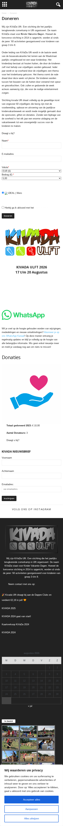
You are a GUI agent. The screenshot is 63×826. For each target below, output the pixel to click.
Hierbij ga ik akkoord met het (26, 207)
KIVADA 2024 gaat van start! (16, 616)
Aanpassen (31, 809)
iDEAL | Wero (15, 193)
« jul (30, 706)
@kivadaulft (31, 514)
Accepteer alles (31, 799)
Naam (5, 140)
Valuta (5, 167)
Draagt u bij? (12, 440)
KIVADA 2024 (9, 632)
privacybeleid (41, 207)
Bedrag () (8, 174)
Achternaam (8, 471)
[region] (31, 795)
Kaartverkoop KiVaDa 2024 (15, 624)
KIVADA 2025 (9, 608)
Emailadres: (8, 484)
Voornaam (7, 457)
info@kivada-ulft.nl (45, 584)
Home (4, 13)
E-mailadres (8, 154)
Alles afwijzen (31, 818)
